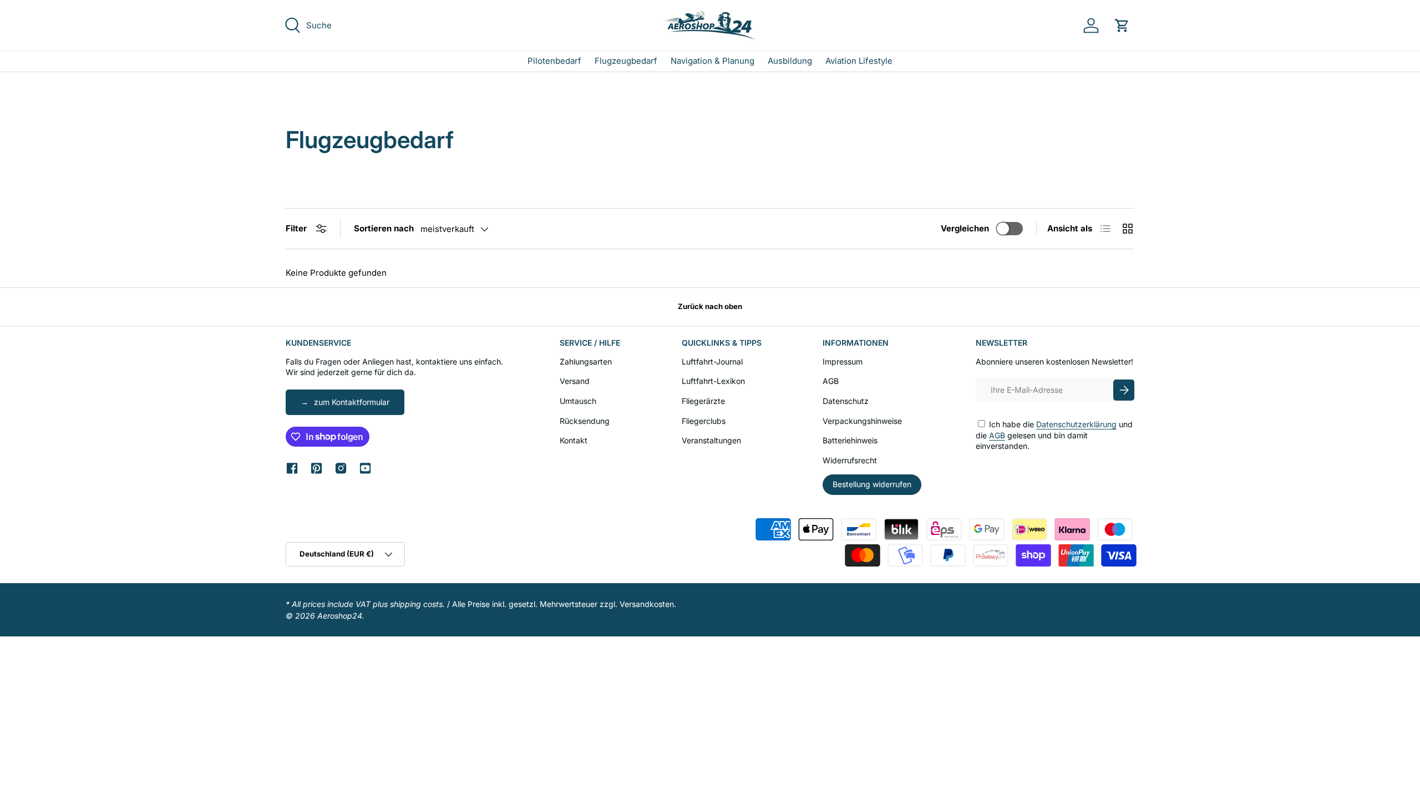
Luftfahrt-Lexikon (713, 381)
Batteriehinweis (850, 440)
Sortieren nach (384, 228)
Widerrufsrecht (850, 460)
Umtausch (578, 401)
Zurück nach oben (710, 306)
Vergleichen (965, 228)
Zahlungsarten (586, 361)
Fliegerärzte (703, 401)
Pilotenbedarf (554, 60)
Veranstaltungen (711, 440)
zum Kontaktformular (351, 402)
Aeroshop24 (339, 615)
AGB (831, 381)
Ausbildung (790, 60)
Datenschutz (846, 401)
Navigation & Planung (712, 60)
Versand (575, 381)
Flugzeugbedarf (626, 60)
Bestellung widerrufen (872, 484)
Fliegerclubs (704, 421)
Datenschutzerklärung (1076, 424)
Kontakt (573, 440)
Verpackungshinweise (862, 421)
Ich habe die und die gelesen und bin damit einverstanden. (1054, 435)
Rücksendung (585, 421)
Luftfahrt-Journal (712, 361)
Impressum (843, 361)
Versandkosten (647, 604)
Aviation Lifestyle (858, 60)
